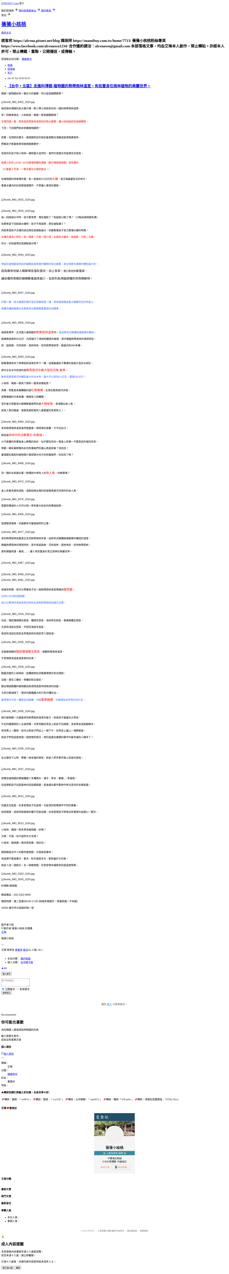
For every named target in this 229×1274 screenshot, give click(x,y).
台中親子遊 (27, 962)
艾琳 (3, 932)
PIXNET (91, 1231)
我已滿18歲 (7, 1268)
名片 (9, 72)
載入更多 (6, 974)
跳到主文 (6, 32)
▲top (4, 967)
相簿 (9, 65)
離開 (18, 1268)
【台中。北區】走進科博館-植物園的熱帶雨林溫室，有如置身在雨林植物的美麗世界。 (79, 86)
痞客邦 (18, 950)
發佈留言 (6, 993)
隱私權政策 (132, 1231)
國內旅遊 (26, 958)
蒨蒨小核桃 (13, 24)
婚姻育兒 (27, 59)
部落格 (11, 69)
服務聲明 (144, 1231)
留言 (25, 950)
